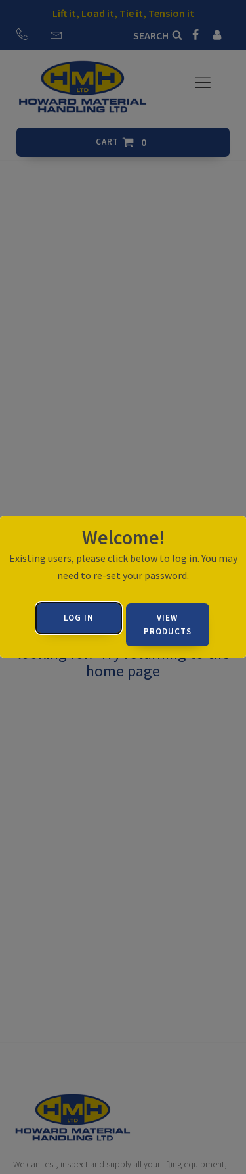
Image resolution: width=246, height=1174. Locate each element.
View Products (168, 624)
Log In (79, 617)
